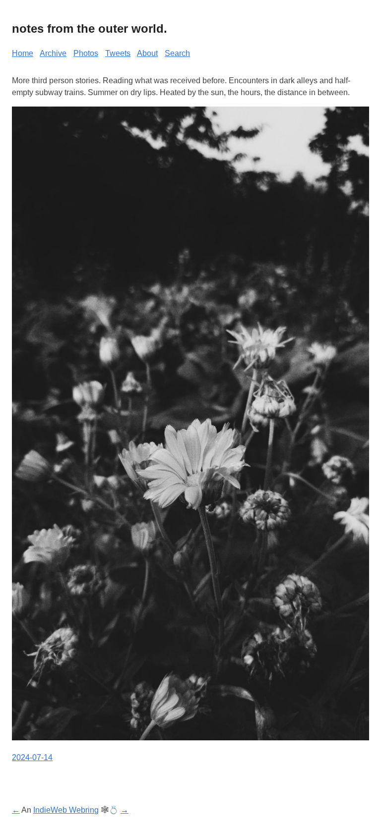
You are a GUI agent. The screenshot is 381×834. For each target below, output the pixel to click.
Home (22, 53)
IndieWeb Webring (66, 810)
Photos (85, 53)
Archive (53, 53)
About (147, 53)
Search (177, 53)
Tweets (117, 53)
